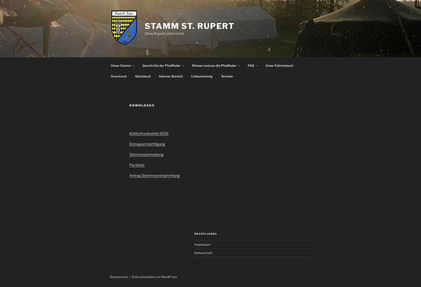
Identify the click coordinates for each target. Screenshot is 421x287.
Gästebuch (143, 76)
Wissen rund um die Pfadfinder (214, 65)
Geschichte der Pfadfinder (161, 65)
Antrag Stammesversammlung (154, 175)
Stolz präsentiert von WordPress (154, 277)
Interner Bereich (171, 76)
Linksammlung (202, 76)
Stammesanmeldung (146, 154)
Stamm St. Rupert (190, 26)
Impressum (202, 244)
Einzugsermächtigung (147, 144)
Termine (227, 76)
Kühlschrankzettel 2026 (149, 133)
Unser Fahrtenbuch (279, 65)
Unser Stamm (121, 65)
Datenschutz (203, 253)
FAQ (251, 65)
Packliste (136, 165)
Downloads (119, 76)
